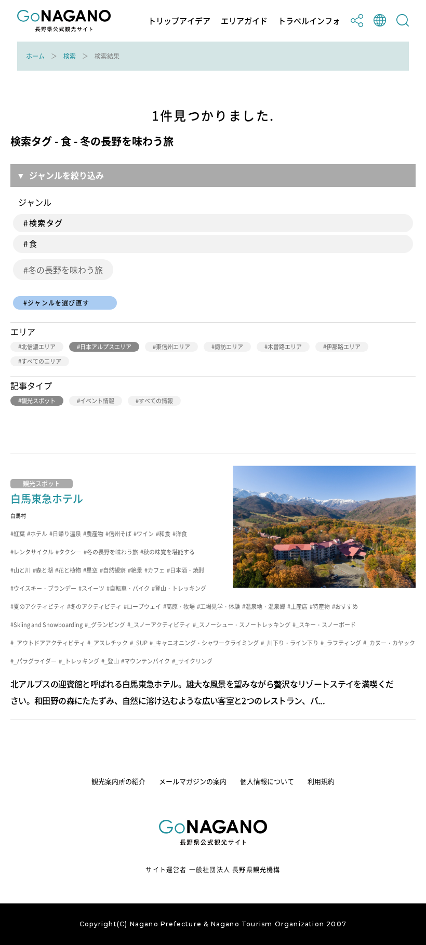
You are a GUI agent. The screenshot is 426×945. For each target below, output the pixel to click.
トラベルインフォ (309, 21)
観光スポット (38, 400)
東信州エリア (173, 346)
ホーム (35, 56)
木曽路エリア (285, 346)
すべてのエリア (41, 361)
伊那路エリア (343, 346)
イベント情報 (97, 400)
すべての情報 (156, 400)
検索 (69, 56)
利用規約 (321, 781)
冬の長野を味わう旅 (65, 269)
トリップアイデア (179, 21)
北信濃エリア (38, 346)
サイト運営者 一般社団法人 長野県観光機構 (212, 869)
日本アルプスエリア (105, 346)
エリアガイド (244, 21)
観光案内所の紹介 (118, 781)
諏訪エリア (229, 346)
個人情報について (267, 781)
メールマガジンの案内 (193, 781)
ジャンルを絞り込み (66, 175)
